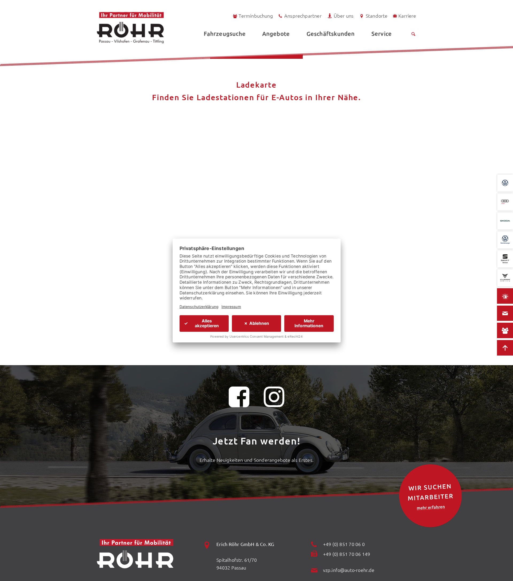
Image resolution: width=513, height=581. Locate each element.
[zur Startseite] (145, 28)
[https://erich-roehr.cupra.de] (505, 277)
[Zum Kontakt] (505, 313)
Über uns (343, 16)
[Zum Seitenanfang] (505, 348)
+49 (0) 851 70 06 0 (344, 544)
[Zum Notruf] (505, 296)
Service (381, 33)
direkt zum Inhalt (29, 17)
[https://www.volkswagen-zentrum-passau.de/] (505, 183)
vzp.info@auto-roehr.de (349, 570)
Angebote (276, 33)
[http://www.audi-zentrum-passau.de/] (505, 201)
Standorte (377, 16)
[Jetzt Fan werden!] (239, 400)
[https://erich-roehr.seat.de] (505, 258)
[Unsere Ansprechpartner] (505, 330)
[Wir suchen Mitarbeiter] (430, 495)
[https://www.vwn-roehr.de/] (505, 239)
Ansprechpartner (303, 16)
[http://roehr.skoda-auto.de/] (505, 220)
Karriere (407, 16)
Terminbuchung (256, 16)
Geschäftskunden (330, 33)
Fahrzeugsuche (225, 33)
